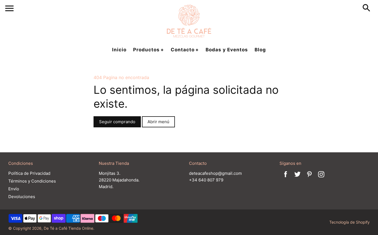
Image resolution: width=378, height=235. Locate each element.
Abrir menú (158, 121)
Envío (13, 188)
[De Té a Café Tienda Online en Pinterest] (309, 178)
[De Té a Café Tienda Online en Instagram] (321, 178)
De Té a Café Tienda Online (68, 228)
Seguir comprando (117, 121)
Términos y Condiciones (32, 181)
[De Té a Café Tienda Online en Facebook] (285, 178)
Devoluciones (21, 196)
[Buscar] (367, 8)
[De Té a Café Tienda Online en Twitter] (297, 178)
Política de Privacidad (29, 173)
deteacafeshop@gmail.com (215, 173)
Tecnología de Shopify (349, 222)
